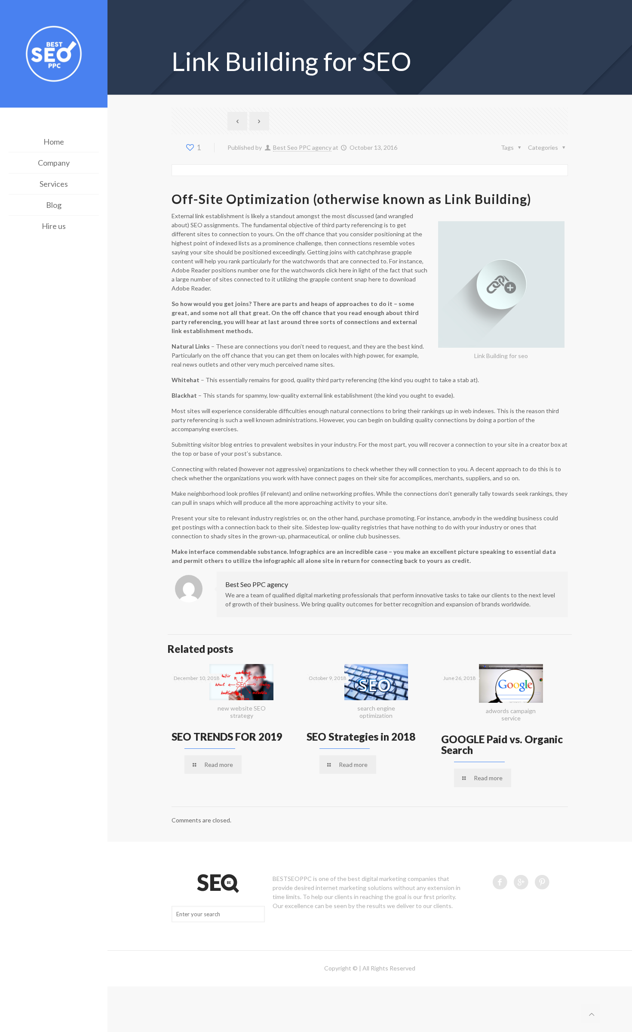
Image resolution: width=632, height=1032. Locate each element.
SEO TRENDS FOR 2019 (227, 736)
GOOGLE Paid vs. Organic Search (502, 744)
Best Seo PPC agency (302, 147)
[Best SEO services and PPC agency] (53, 55)
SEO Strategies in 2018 (361, 736)
